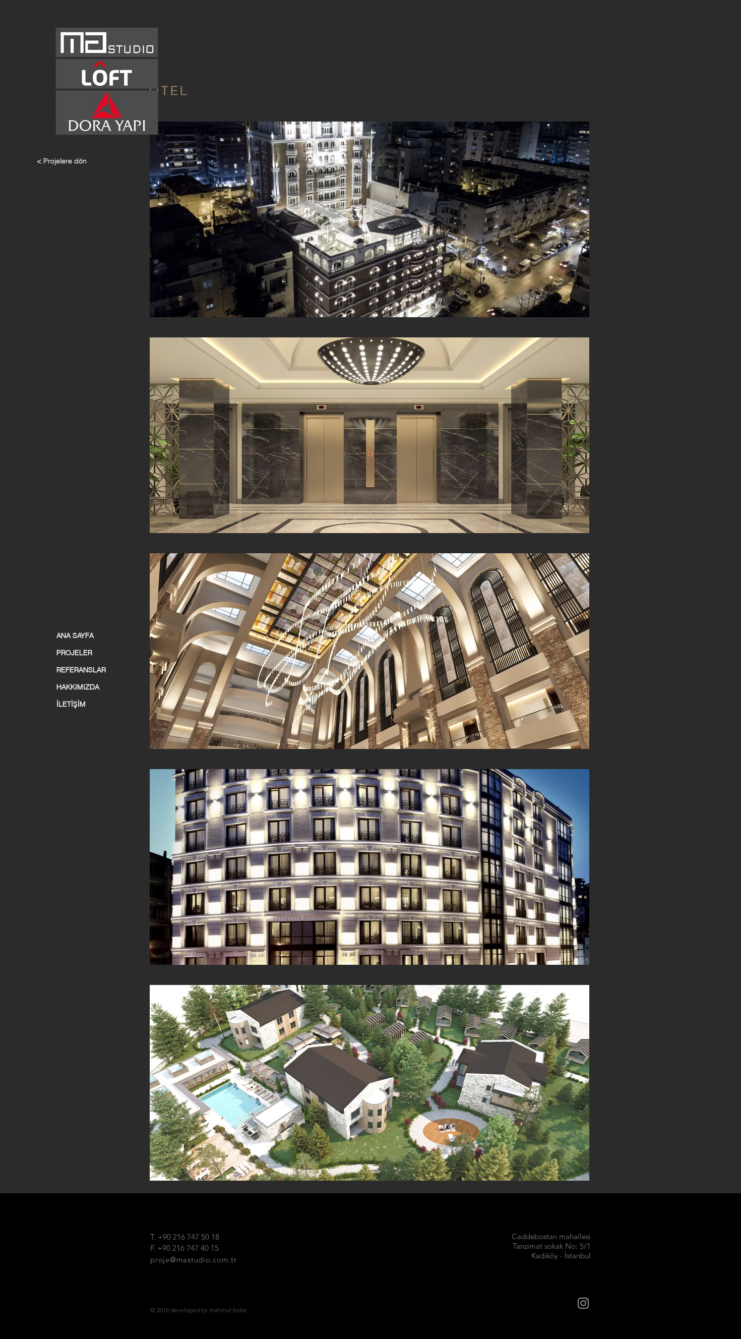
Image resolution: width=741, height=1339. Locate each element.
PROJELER (74, 652)
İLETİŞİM (71, 704)
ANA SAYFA (75, 635)
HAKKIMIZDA (77, 686)
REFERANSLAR (81, 669)
